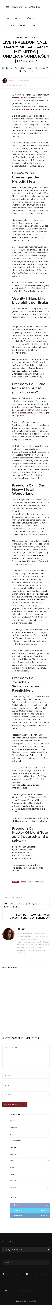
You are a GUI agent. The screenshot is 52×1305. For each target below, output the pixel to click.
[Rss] (33, 957)
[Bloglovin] (25, 957)
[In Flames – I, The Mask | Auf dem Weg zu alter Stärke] (13, 1005)
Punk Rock (30, 1181)
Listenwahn (30, 1154)
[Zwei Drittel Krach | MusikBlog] (19, 1291)
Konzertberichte (23, 37)
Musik (17, 18)
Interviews (30, 1127)
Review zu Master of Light (36, 413)
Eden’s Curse (30, 109)
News (30, 1174)
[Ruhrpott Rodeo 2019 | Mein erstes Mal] (13, 974)
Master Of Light (19, 98)
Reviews (30, 1187)
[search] (45, 7)
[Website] (19, 957)
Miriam (11, 80)
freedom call (10, 85)
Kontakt (36, 25)
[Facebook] (22, 957)
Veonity (45, 109)
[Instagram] (29, 957)
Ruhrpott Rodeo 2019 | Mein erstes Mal (13, 982)
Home (7, 18)
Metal (33, 37)
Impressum (20, 1301)
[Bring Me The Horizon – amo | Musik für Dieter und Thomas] (38, 975)
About (22, 25)
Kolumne (30, 1134)
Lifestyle (9, 25)
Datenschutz (31, 1301)
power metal (21, 85)
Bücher (30, 18)
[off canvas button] (7, 7)
